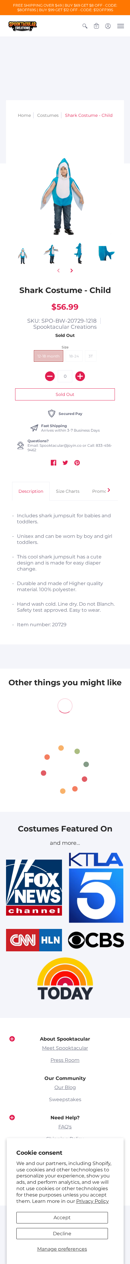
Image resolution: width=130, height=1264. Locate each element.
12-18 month (48, 356)
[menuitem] (85, 26)
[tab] (31, 491)
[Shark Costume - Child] (23, 253)
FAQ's (65, 1127)
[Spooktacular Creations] (22, 26)
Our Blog (65, 1087)
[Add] (80, 376)
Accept (62, 1217)
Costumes (48, 115)
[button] (85, 26)
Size (65, 347)
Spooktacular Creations (65, 327)
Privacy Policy (92, 1201)
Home (24, 115)
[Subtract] (50, 376)
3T (91, 356)
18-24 (74, 356)
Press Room (65, 1060)
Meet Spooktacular (65, 1048)
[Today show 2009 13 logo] (65, 978)
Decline (62, 1233)
